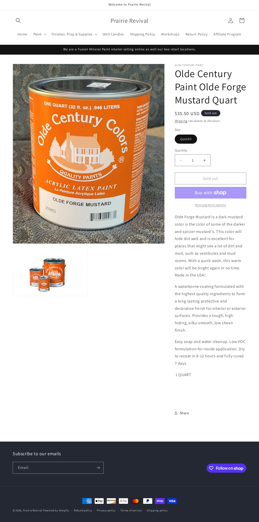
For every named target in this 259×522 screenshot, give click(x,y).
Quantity (181, 150)
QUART (188, 140)
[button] (18, 20)
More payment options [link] (210, 205)
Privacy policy (106, 510)
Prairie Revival (32, 510)
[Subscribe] (97, 468)
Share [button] (184, 413)
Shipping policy (157, 510)
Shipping (181, 121)
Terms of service (131, 510)
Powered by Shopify (56, 510)
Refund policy (83, 510)
